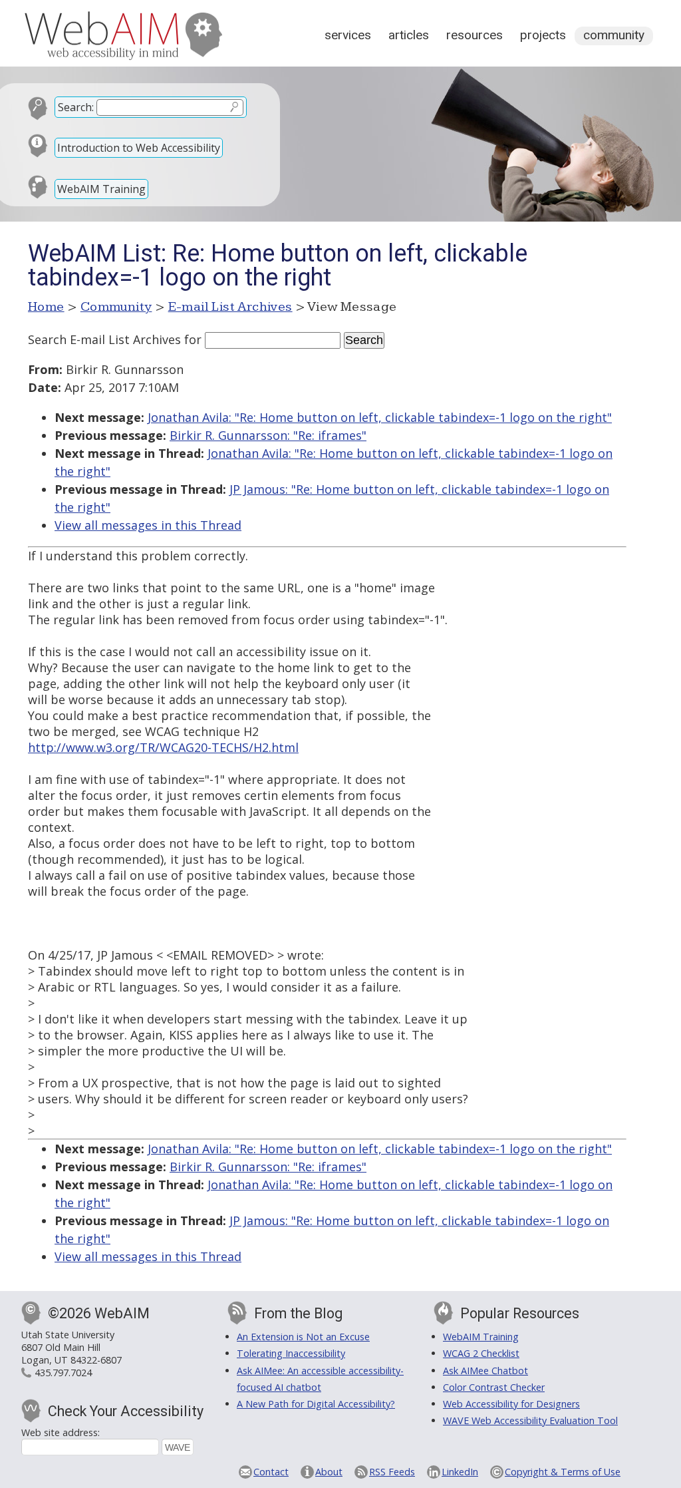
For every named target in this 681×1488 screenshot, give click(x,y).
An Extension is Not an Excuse (303, 1336)
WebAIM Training (101, 189)
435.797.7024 (63, 1372)
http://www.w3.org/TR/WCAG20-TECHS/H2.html (163, 747)
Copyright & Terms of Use (562, 1471)
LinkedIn (460, 1471)
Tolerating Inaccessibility (291, 1353)
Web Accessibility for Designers (511, 1403)
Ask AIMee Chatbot (485, 1370)
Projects (543, 35)
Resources (474, 35)
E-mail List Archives (230, 307)
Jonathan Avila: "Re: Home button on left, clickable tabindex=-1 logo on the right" (380, 417)
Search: (76, 107)
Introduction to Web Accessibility (138, 147)
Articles (408, 35)
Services (348, 35)
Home (46, 307)
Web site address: (60, 1432)
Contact (271, 1471)
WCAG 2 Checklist (481, 1353)
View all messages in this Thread (148, 525)
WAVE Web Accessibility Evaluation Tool (530, 1420)
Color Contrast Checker (494, 1387)
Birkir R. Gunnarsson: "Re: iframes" (268, 435)
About (328, 1471)
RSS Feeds (392, 1471)
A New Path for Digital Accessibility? (316, 1403)
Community (613, 35)
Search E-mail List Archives (104, 339)
